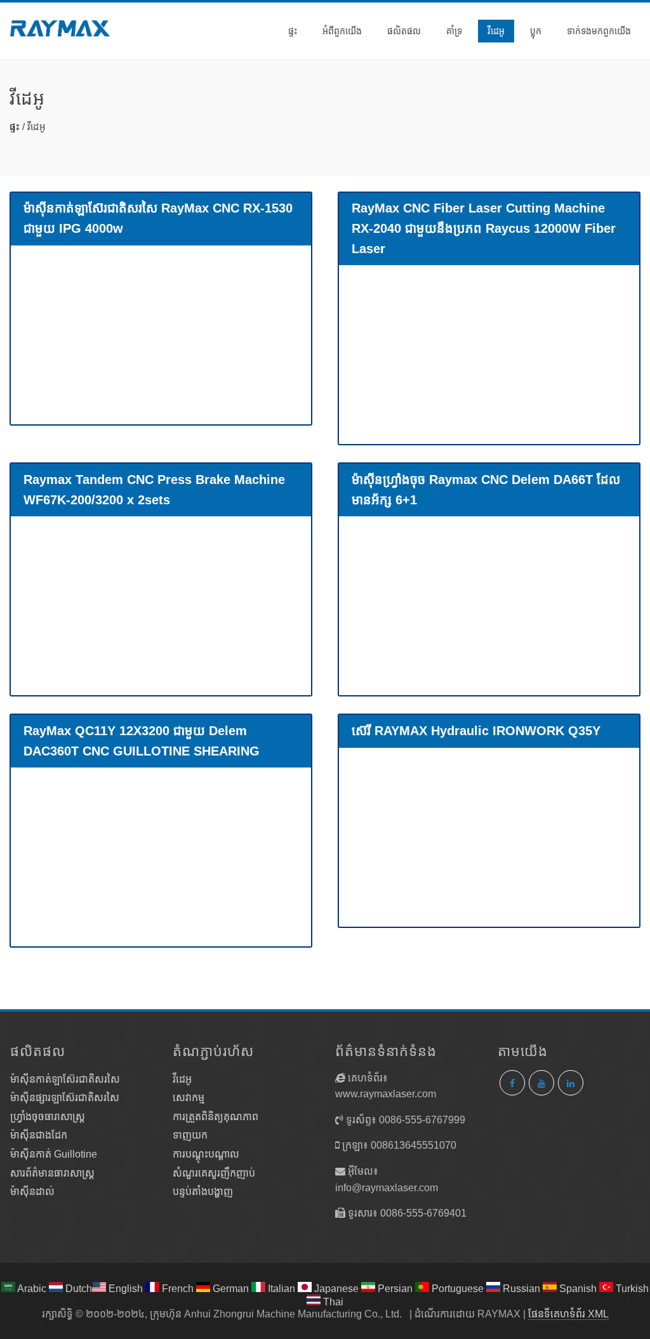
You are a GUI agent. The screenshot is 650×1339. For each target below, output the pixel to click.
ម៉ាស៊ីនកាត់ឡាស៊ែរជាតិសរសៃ (65, 1079)
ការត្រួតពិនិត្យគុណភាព (215, 1116)
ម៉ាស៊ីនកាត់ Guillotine (53, 1154)
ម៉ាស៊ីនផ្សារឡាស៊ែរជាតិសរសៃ (64, 1097)
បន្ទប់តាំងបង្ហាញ (203, 1191)
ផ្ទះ (292, 31)
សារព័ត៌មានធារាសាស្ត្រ (52, 1173)
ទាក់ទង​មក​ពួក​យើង (599, 31)
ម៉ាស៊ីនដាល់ (32, 1191)
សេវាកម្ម (188, 1097)
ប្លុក (535, 31)
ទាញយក (190, 1135)
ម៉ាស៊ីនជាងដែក (38, 1135)
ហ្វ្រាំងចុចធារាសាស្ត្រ (47, 1116)
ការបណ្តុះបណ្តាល (206, 1154)
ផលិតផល (404, 31)
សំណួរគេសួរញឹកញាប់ (214, 1173)
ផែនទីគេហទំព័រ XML (568, 1314)
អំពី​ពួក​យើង (342, 31)
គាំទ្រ (454, 31)
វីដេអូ (496, 31)
